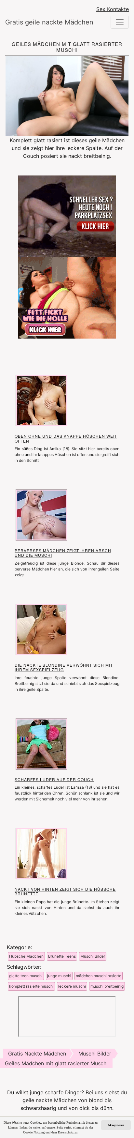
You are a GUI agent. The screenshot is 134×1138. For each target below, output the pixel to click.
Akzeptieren (116, 1125)
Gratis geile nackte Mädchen (41, 22)
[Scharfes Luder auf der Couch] (41, 743)
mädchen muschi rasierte (98, 975)
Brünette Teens (62, 956)
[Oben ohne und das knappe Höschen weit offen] (41, 400)
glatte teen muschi (26, 975)
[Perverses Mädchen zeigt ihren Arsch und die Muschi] (41, 514)
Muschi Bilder (92, 956)
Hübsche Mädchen (26, 956)
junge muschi (59, 975)
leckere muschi (72, 986)
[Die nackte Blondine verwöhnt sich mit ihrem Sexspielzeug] (41, 629)
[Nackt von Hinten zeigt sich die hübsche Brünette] (41, 853)
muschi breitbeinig (107, 986)
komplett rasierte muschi (31, 986)
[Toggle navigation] (120, 22)
